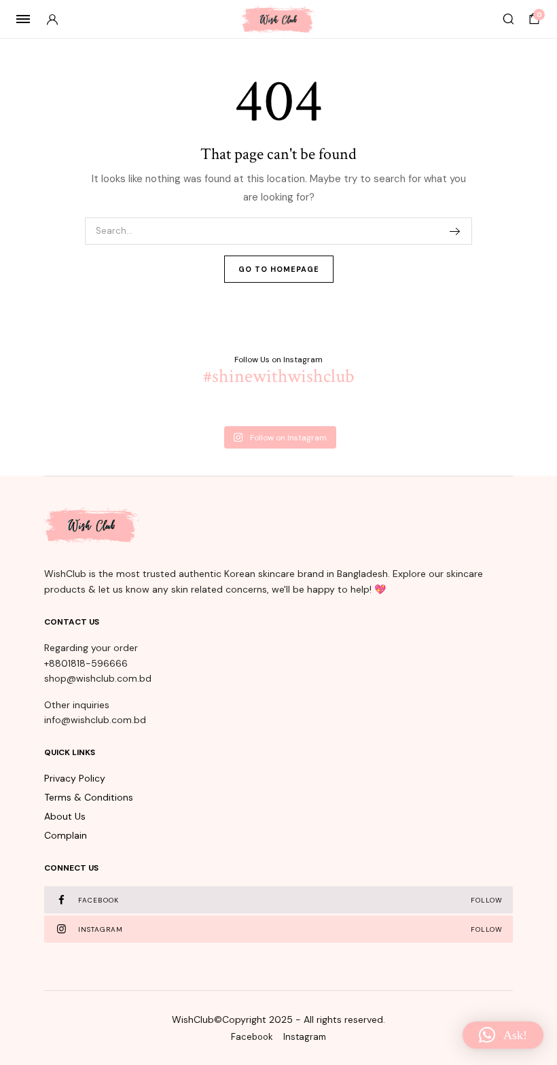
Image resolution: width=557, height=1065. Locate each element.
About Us (65, 816)
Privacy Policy (74, 778)
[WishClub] (278, 19)
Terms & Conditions (88, 797)
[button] (503, 1035)
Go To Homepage (278, 269)
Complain (65, 835)
